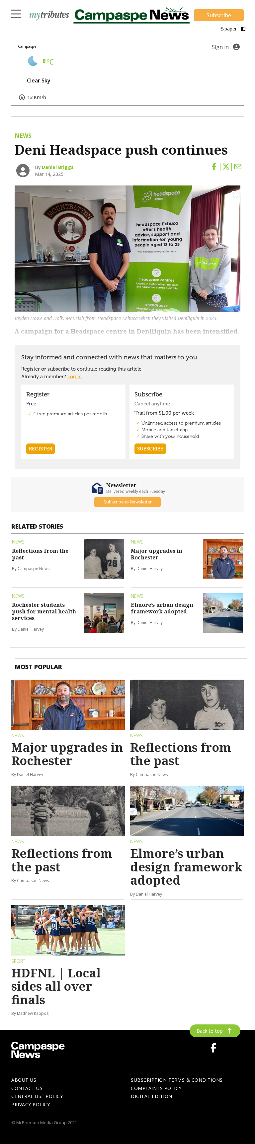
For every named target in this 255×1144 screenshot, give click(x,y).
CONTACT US (26, 1088)
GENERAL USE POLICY (37, 1096)
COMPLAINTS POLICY (156, 1088)
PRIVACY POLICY (30, 1104)
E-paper (229, 29)
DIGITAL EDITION (151, 1096)
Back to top (210, 1030)
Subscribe (219, 15)
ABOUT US (23, 1080)
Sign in (220, 47)
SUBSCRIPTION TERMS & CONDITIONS (177, 1080)
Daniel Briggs (58, 167)
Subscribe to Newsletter (128, 502)
